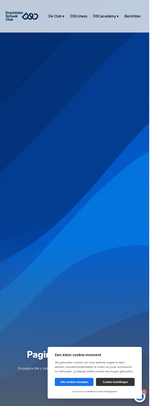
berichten (133, 16)
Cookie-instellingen (115, 382)
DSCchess (78, 16)
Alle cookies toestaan (74, 382)
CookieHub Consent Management (101, 391)
